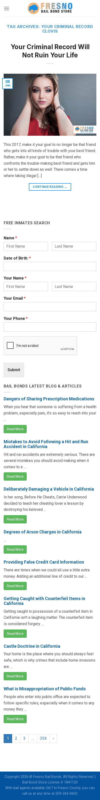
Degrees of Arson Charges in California (43, 531)
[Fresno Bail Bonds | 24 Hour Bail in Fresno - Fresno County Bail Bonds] (50, 8)
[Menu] (6, 8)
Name (10, 238)
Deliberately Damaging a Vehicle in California (49, 489)
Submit (14, 370)
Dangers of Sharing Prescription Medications (49, 398)
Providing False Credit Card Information (44, 562)
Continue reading (50, 187)
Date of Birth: (17, 258)
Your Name (15, 278)
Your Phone (16, 318)
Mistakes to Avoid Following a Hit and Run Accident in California (46, 444)
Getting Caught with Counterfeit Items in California (44, 601)
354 (43, 738)
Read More (15, 429)
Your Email (14, 298)
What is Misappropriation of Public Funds (45, 688)
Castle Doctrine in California (32, 646)
